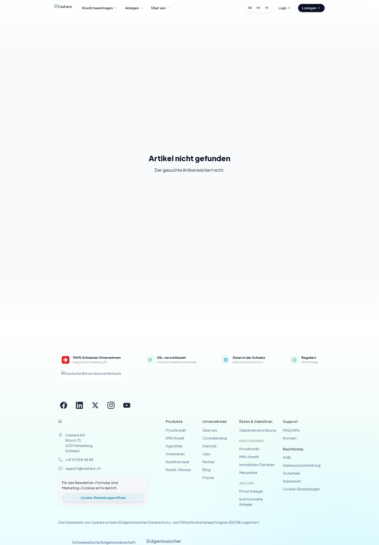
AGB (287, 457)
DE (250, 7)
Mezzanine (248, 472)
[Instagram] (111, 405)
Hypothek (174, 446)
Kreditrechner (178, 461)
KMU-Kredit (249, 456)
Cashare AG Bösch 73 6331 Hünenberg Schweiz (79, 443)
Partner (208, 461)
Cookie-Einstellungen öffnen (103, 498)
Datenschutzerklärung (302, 465)
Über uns (158, 8)
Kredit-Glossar (178, 469)
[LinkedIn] (79, 405)
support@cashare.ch (83, 468)
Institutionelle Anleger (251, 502)
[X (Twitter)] (95, 405)
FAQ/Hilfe (291, 430)
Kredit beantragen (97, 8)
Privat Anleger (251, 491)
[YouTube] (127, 405)
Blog (206, 469)
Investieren (175, 454)
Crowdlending (214, 438)
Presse (208, 477)
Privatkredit (176, 430)
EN (258, 7)
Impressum (292, 481)
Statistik (209, 446)
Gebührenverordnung (257, 430)
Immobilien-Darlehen (257, 464)
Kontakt (290, 438)
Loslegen (309, 8)
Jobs (206, 454)
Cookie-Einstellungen (301, 489)
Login (283, 8)
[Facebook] (63, 405)
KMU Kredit (175, 438)
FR (266, 7)
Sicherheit (291, 473)
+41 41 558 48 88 (79, 459)
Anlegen (132, 8)
